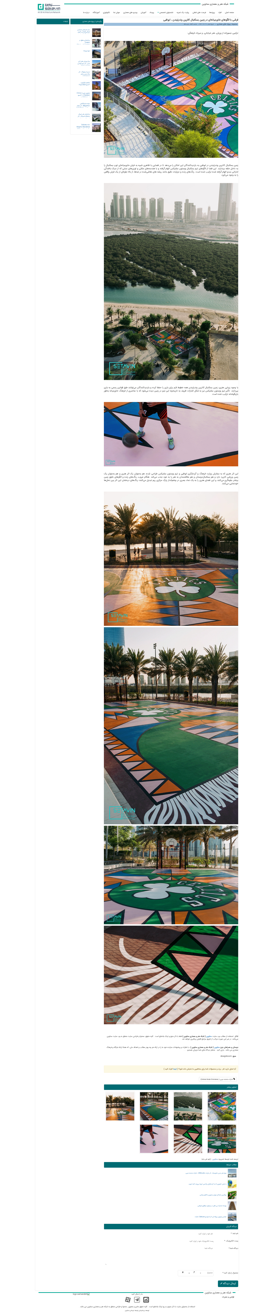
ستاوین (209, 1036)
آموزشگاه (96, 12)
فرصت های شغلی (199, 12)
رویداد (152, 12)
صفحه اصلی (229, 12)
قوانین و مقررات (228, 1297)
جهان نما (116, 12)
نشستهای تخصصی (166, 12)
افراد (219, 12)
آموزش (143, 12)
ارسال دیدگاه (229, 1283)
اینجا (175, 1069)
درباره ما (86, 12)
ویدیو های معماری (130, 12)
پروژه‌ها (212, 12)
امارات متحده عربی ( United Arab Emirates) (217, 1079)
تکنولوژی (106, 12)
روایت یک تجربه (183, 12)
